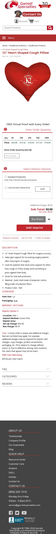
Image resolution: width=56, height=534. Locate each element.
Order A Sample (43, 238)
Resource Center (17, 459)
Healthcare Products (37, 45)
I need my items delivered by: (19, 188)
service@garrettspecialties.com (24, 505)
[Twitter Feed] (17, 513)
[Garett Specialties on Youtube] (24, 513)
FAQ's (11, 473)
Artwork (13, 468)
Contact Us (32, 14)
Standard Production (17, 177)
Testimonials (15, 436)
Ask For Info (26, 238)
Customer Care (16, 464)
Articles (12, 477)
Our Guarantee (16, 445)
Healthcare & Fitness (18, 45)
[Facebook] (11, 513)
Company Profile (17, 440)
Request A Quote (10, 238)
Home (4, 45)
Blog (11, 449)
